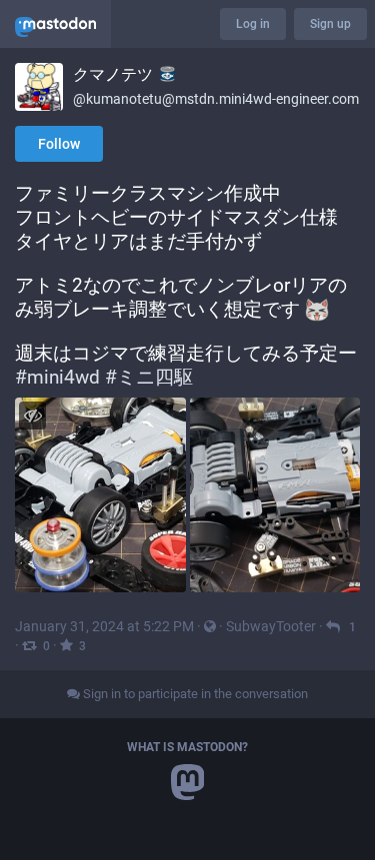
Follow (59, 144)
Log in (253, 24)
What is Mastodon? (187, 747)
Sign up (330, 24)
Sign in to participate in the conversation (194, 693)
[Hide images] (32, 415)
